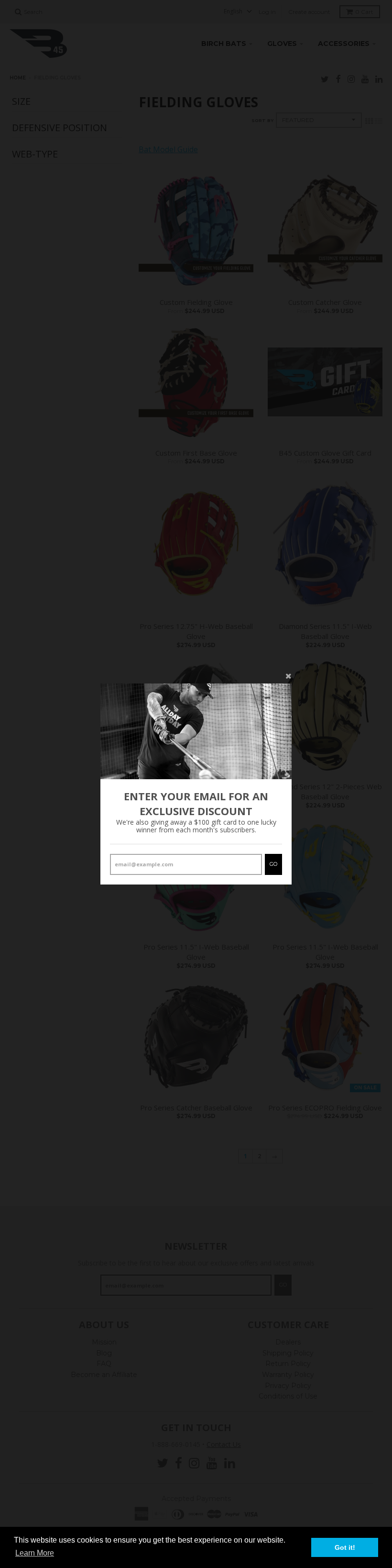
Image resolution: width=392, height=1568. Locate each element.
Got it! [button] (345, 1547)
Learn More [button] (34, 1553)
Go (273, 864)
